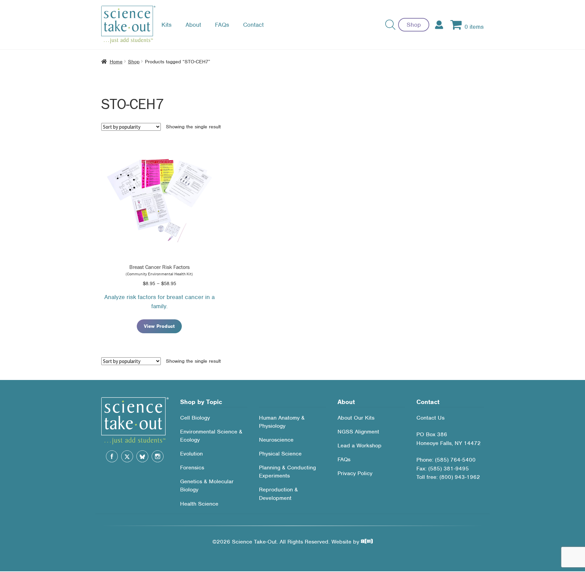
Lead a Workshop (360, 445)
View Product (159, 326)
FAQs (222, 24)
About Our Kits (356, 417)
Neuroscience (276, 439)
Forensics (192, 467)
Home (116, 62)
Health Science (199, 503)
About (193, 24)
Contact (253, 24)
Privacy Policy (355, 473)
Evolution (191, 453)
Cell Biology (195, 417)
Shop (414, 24)
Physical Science (280, 453)
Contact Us (430, 417)
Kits (166, 24)
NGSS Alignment (358, 431)
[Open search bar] (390, 25)
